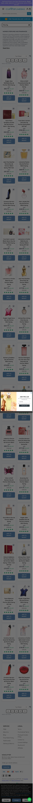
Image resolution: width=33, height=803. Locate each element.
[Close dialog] (31, 393)
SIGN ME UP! (24, 405)
